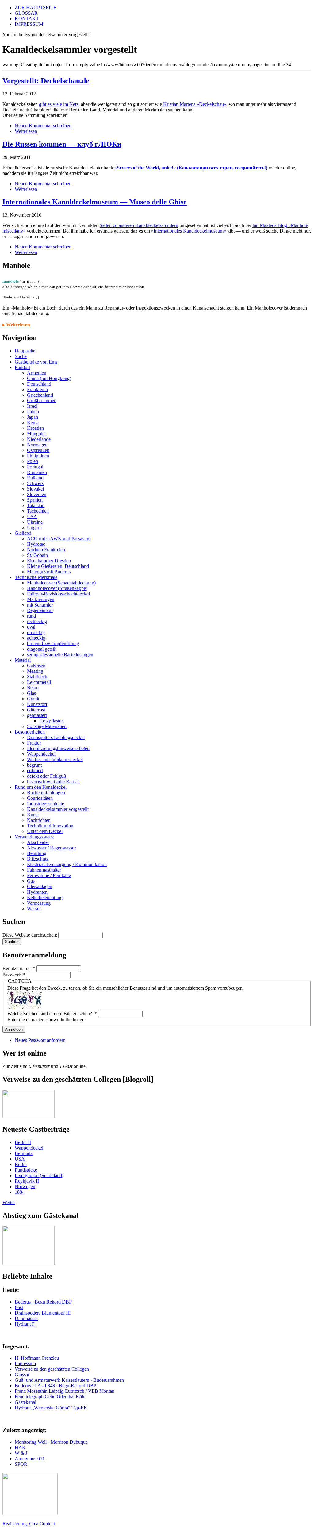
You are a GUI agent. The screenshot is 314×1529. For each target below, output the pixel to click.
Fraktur (34, 742)
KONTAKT (27, 18)
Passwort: (13, 974)
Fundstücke (26, 1170)
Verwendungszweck (34, 836)
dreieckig (36, 632)
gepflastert (37, 715)
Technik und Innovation (50, 825)
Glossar (22, 1374)
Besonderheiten (30, 731)
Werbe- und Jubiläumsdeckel (55, 759)
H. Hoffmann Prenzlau (37, 1358)
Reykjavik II (27, 1181)
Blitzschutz (37, 858)
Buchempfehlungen (46, 792)
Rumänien (37, 472)
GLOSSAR (26, 13)
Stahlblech (37, 676)
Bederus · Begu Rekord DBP (43, 1301)
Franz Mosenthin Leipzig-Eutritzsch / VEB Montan (64, 1391)
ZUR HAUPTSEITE (35, 7)
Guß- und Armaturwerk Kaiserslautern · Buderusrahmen (69, 1380)
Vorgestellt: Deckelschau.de (45, 81)
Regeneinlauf (40, 610)
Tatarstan (35, 505)
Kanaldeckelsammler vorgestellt (58, 809)
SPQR (21, 1464)
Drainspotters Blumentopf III (43, 1312)
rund (31, 615)
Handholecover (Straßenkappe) (57, 588)
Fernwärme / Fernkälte (49, 875)
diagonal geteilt (41, 649)
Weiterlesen (26, 131)
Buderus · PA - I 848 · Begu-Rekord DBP (55, 1385)
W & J (21, 1453)
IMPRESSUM (29, 24)
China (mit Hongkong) (49, 378)
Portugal (35, 466)
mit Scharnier (40, 604)
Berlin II (23, 1142)
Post (19, 1307)
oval (31, 627)
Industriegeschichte (45, 803)
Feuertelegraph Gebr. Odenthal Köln (50, 1396)
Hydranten (37, 892)
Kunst (33, 814)
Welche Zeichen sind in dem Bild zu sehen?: (52, 1013)
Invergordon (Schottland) (39, 1175)
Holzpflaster (51, 720)
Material (23, 660)
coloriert (35, 770)
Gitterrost (36, 709)
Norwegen (37, 444)
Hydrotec (36, 544)
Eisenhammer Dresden (49, 560)
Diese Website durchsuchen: (30, 935)
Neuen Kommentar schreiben (43, 125)
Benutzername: (18, 968)
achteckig (36, 638)
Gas (31, 881)
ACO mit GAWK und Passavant (58, 538)
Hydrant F (25, 1324)
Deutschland (39, 384)
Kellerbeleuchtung (45, 897)
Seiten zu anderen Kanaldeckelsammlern (139, 225)
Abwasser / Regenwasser (51, 847)
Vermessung (39, 903)
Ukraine (35, 522)
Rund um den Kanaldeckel (41, 787)
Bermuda (24, 1153)
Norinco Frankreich (46, 549)
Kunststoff (37, 704)
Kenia (33, 422)
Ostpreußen (38, 450)
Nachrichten (39, 820)
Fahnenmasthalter (44, 869)
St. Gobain (37, 555)
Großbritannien (41, 400)
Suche (21, 356)
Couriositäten (40, 798)
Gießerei (23, 533)
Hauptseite (25, 350)
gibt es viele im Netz (58, 104)
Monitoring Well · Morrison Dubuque (51, 1442)
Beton (33, 687)
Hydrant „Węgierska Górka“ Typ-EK (51, 1407)
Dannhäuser (26, 1318)
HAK (20, 1447)
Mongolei (36, 433)
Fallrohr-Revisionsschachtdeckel (58, 593)
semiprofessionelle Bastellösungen (60, 654)
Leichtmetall (39, 682)
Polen (32, 461)
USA (32, 516)
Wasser (34, 908)
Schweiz (35, 483)
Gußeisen (36, 665)
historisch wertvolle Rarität (53, 781)
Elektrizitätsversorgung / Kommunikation (67, 864)
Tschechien (38, 511)
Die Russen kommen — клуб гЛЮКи (61, 144)
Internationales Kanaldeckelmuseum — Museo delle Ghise (94, 202)
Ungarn (34, 527)
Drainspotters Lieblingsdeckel (56, 737)
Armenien (36, 373)
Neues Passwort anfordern (40, 1040)
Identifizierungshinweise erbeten (58, 748)
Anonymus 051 (30, 1458)
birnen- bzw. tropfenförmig (53, 643)
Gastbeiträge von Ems (36, 361)
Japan (32, 417)
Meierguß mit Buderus (49, 571)
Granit (33, 698)
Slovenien (36, 494)
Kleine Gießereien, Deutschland (58, 566)
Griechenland (40, 395)
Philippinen (38, 455)
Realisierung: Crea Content (28, 1523)
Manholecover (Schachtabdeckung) (61, 582)
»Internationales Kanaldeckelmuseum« (188, 230)
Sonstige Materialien (47, 726)
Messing (35, 671)
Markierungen (40, 599)
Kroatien (35, 428)
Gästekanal (25, 1402)
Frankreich (37, 389)
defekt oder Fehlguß (46, 776)
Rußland (35, 477)
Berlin (21, 1164)
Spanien (35, 500)
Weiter (8, 1202)
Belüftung (36, 853)
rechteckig (37, 621)
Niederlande (39, 439)
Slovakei (35, 488)
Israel (32, 406)
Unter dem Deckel (45, 831)
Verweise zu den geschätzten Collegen (52, 1369)
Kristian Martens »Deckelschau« (194, 104)
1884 (20, 1192)
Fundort (22, 367)
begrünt (34, 765)
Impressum (25, 1363)
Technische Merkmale (36, 577)
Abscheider (38, 842)
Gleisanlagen (39, 886)
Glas (31, 693)
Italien (33, 411)
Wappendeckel (41, 754)
